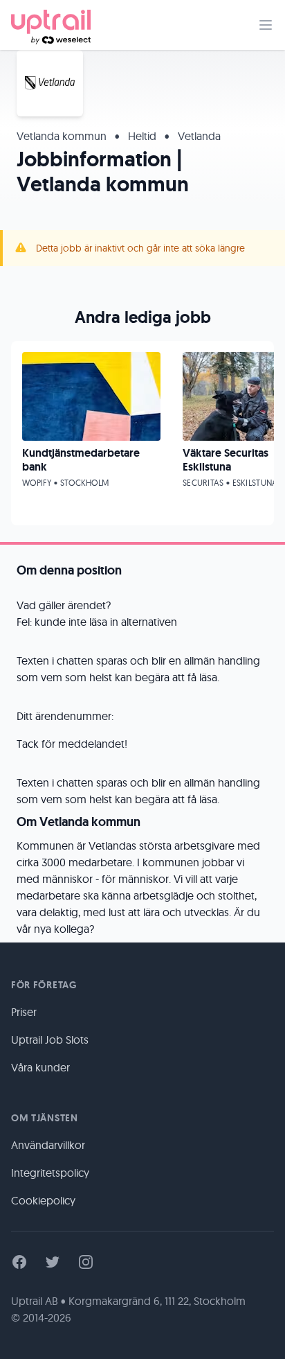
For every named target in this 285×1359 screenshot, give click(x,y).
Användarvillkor (48, 1145)
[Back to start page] (51, 25)
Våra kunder (40, 1067)
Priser (24, 1012)
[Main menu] (265, 25)
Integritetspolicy (50, 1173)
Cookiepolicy (43, 1200)
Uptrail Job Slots (50, 1039)
